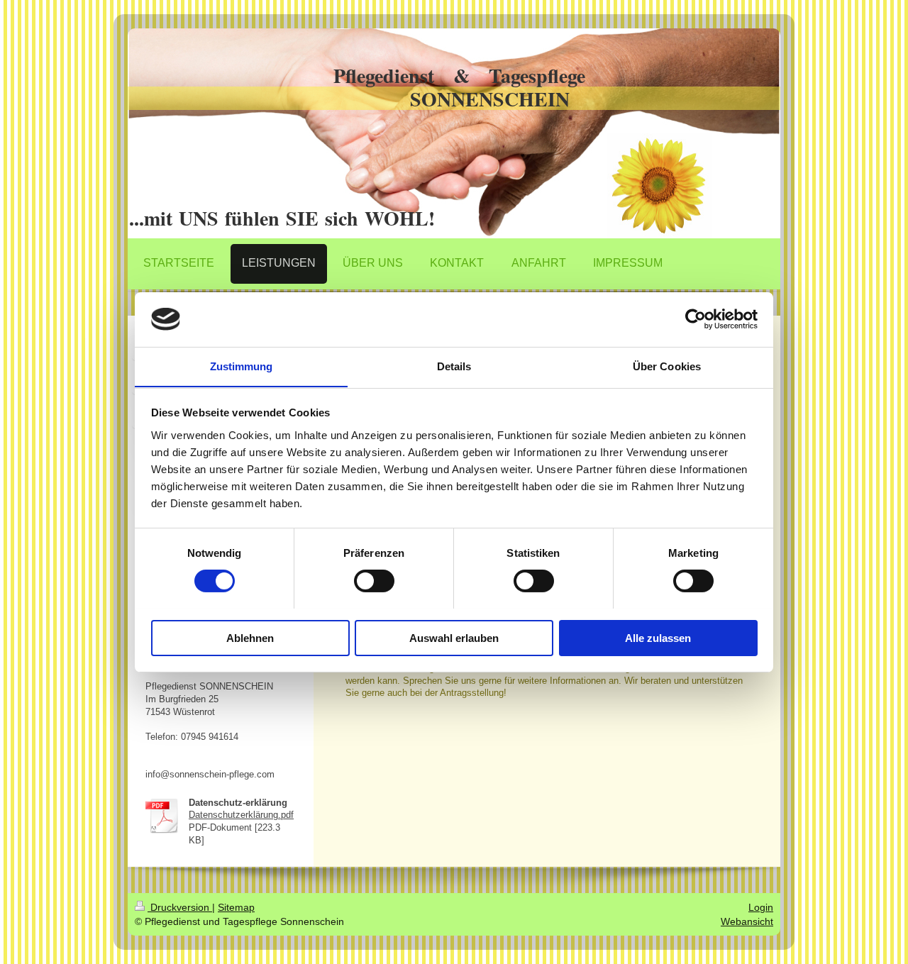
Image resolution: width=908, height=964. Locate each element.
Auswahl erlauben (454, 637)
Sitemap (236, 907)
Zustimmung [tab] (241, 366)
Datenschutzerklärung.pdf (241, 815)
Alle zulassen (658, 637)
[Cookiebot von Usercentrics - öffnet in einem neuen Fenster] (695, 319)
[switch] (374, 581)
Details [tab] (454, 366)
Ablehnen (250, 637)
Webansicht (747, 921)
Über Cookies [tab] (667, 366)
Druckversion (180, 907)
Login (760, 907)
